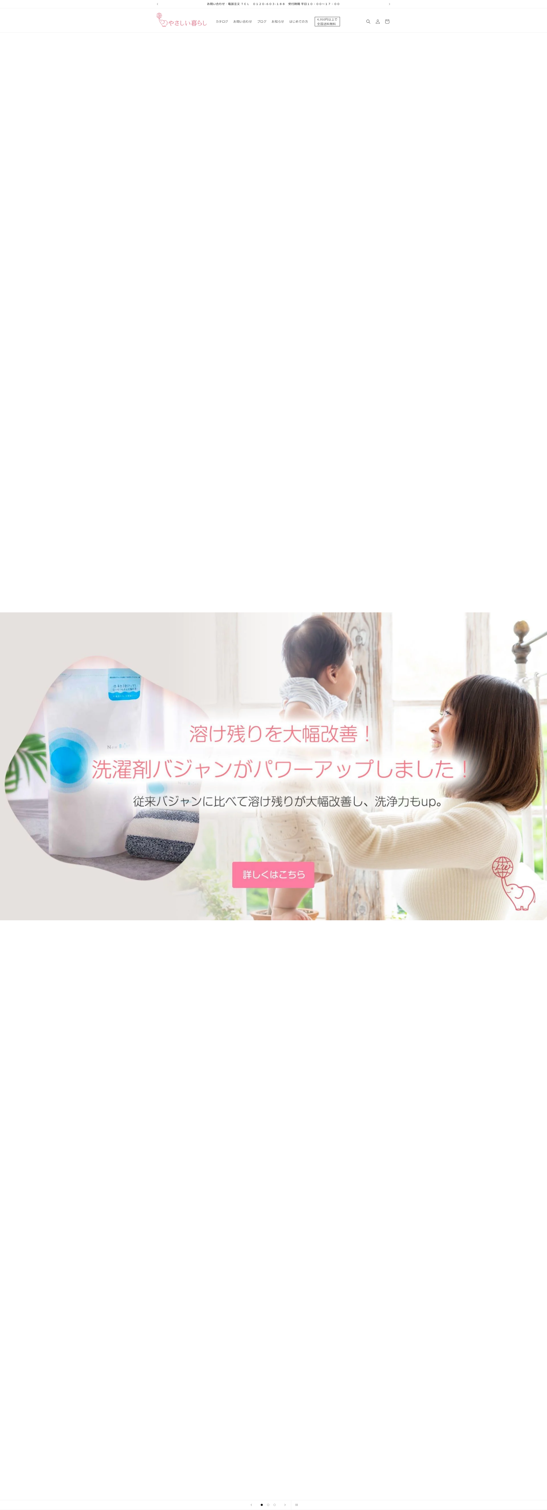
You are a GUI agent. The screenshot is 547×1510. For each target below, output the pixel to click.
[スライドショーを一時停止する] (295, 1505)
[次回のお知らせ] (389, 4)
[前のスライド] (251, 1505)
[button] (368, 21)
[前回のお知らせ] (157, 4)
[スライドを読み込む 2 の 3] (268, 1505)
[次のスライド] (285, 1505)
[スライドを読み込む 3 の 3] (274, 1505)
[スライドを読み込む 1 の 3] (262, 1505)
